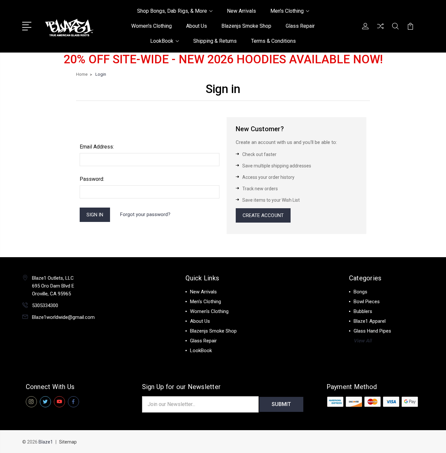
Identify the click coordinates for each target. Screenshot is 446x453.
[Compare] (380, 30)
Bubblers (363, 311)
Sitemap (68, 442)
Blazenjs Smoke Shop (246, 26)
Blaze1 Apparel (370, 321)
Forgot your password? (145, 214)
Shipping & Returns (215, 41)
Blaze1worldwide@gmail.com (63, 317)
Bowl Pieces (367, 302)
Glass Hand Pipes (372, 331)
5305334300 (45, 305)
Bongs (360, 292)
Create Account (263, 215)
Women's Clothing (151, 26)
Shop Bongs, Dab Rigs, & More (172, 11)
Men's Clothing (287, 11)
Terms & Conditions (273, 41)
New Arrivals (241, 11)
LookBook (161, 41)
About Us (196, 26)
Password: (92, 179)
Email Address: (97, 147)
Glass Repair (300, 26)
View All (363, 341)
